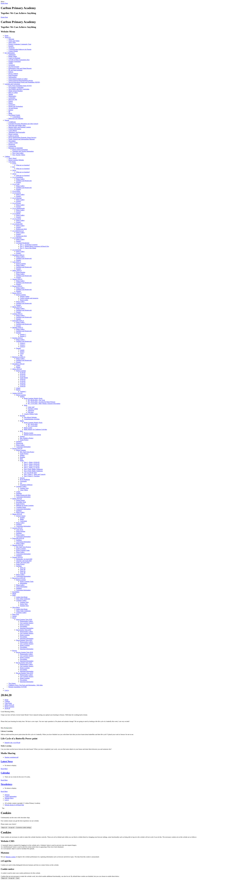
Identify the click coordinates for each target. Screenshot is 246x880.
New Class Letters (17, 153)
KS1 (13, 167)
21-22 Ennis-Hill (17, 224)
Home (6, 35)
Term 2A (22, 567)
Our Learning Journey (26, 623)
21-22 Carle (16, 184)
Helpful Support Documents (32, 434)
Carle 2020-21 (16, 262)
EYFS (14, 163)
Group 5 (22, 345)
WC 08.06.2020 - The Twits (36, 400)
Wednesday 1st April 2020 (24, 559)
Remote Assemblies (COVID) (17, 687)
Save (17, 878)
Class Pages (12, 161)
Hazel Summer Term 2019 (24, 640)
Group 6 (22, 346)
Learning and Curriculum (12, 84)
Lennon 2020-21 (17, 314)
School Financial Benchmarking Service (20, 80)
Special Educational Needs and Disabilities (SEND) (24, 82)
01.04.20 (22, 372)
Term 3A (22, 571)
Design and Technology (15, 106)
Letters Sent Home (21, 597)
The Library (12, 683)
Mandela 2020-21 (17, 327)
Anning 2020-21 (17, 279)
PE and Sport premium (15, 70)
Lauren (22, 350)
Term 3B (22, 573)
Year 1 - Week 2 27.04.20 (31, 466)
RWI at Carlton (13, 92)
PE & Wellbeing (25, 479)
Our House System (14, 115)
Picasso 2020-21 (17, 286)
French (10, 101)
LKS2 (14, 170)
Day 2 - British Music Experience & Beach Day (34, 246)
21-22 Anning (16, 193)
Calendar (5, 773)
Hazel (14, 618)
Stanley (22, 352)
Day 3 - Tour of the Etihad (28, 248)
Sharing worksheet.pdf (11, 757)
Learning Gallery (21, 486)
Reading (22, 415)
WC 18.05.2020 (32, 424)
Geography (11, 104)
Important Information (26, 628)
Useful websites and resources (29, 298)
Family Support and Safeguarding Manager (21, 139)
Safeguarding (12, 77)
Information (23, 583)
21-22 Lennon (16, 218)
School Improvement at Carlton (17, 79)
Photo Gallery (20, 179)
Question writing (33, 409)
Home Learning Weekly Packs (33, 398)
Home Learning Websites (16, 160)
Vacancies (11, 47)
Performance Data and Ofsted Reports (20, 68)
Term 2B (22, 569)
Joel (21, 355)
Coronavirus (12, 146)
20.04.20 (22, 379)
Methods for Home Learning (25, 505)
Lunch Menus (12, 130)
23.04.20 (22, 384)
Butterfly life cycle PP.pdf (12, 742)
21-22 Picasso (16, 203)
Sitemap (7, 795)
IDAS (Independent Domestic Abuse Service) (22, 137)
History (10, 103)
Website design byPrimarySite (14, 805)
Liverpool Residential (22, 243)
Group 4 (22, 343)
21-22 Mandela (17, 237)
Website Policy (9, 798)
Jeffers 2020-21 (17, 270)
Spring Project (20, 500)
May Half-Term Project (27, 452)
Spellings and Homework (24, 180)
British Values (12, 56)
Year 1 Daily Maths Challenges (33, 469)
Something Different (26, 485)
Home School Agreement (20, 149)
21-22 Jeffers (16, 191)
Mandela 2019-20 (17, 545)
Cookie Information (11, 796)
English (22, 517)
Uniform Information (14, 129)
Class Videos (24, 490)
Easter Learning (21, 548)
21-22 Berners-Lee (18, 231)
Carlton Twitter (13, 142)
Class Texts (19, 529)
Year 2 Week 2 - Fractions (32, 476)
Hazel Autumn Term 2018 (24, 619)
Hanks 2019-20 (17, 498)
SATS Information (21, 586)
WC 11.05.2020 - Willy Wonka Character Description (44, 403)
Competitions (16, 117)
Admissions (12, 54)
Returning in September (15, 148)
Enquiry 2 (23, 336)
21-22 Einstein (16, 250)
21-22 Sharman (17, 198)
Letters (18, 365)
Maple (14, 593)
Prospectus (11, 144)
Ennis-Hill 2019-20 (18, 538)
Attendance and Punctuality (16, 132)
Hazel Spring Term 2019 (23, 630)
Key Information (10, 53)
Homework (19, 443)
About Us (8, 37)
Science (10, 110)
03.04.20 (22, 376)
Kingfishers (15, 592)
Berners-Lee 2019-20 (18, 578)
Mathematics (12, 96)
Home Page (4, 3)
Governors (11, 65)
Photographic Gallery (26, 621)
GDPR (10, 63)
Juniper (14, 616)
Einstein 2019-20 (17, 557)
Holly (14, 595)
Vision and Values (13, 41)
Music (10, 113)
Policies (10, 72)
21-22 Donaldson (17, 177)
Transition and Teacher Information (23, 151)
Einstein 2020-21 (17, 338)
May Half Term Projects (23, 547)
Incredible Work (21, 502)
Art (21, 483)
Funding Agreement (14, 61)
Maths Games (28, 428)
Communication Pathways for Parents (19, 49)
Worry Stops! (12, 158)
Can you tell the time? (30, 472)
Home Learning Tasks (23, 550)
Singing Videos (24, 296)
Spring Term (24, 604)
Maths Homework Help (23, 495)
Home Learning (13, 134)
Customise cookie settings (23, 827)
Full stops (31, 412)
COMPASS (12, 122)
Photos (18, 367)
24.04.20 (22, 386)
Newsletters (12, 141)
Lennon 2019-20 (17, 528)
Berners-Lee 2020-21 (18, 357)
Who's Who (12, 42)
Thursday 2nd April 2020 (24, 561)
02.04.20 (22, 374)
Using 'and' (31, 407)
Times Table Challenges (23, 611)
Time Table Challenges (23, 599)
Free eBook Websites (30, 417)
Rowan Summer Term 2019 (24, 673)
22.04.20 (22, 383)
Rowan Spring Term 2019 (24, 662)
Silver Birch (16, 607)
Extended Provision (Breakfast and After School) (23, 123)
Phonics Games (28, 433)
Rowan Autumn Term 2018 (24, 652)
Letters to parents (13, 136)
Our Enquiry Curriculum (15, 87)
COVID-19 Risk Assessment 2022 (19, 60)
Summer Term (24, 605)
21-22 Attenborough (18, 208)
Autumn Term (24, 488)
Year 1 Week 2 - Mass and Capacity (35, 474)
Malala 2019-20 (17, 514)
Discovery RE (12, 99)
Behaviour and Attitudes (15, 118)
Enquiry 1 (23, 334)
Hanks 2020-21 (17, 293)
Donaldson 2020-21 (18, 255)
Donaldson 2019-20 (18, 364)
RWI (21, 431)
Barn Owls (15, 614)
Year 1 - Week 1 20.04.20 (31, 462)
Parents (7, 120)
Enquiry (18, 182)
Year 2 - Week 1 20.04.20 (31, 464)
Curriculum (23, 521)
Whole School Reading (15, 91)
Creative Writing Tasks (31, 414)
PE (9, 111)
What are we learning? (23, 165)
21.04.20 (22, 381)
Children (7, 156)
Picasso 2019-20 (17, 448)
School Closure (20, 516)
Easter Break (24, 377)
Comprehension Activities (31, 419)
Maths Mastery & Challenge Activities (35, 429)
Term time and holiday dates (17, 125)
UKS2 (14, 174)
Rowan (14, 650)
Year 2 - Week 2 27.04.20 (31, 467)
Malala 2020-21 (17, 307)
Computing (11, 98)
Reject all (4, 827)
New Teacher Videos (18, 155)
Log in (7, 690)
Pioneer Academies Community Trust (19, 44)
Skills (25, 405)
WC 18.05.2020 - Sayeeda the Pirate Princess (41, 402)
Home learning (20, 272)
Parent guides (24, 300)
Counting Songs (21, 507)
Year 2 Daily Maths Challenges (33, 471)
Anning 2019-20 (17, 393)
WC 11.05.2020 (32, 426)
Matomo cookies (11, 857)
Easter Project (24, 440)
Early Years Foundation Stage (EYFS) (20, 85)
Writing (10, 94)
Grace (22, 353)
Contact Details (13, 51)
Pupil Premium (12, 75)
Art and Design (13, 108)
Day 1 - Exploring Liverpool (28, 244)
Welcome (11, 39)
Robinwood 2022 (21, 229)
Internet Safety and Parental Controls (19, 127)
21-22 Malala (16, 213)
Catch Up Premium (14, 58)
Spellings (19, 441)
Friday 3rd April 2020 (22, 562)
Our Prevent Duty (13, 66)
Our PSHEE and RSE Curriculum (18, 89)
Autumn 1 (23, 391)
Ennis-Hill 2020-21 (18, 320)
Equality (11, 46)
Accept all (11, 827)
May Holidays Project (26, 438)
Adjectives (31, 410)
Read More (4, 769)
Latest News (7, 761)
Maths (22, 421)
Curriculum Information (23, 447)
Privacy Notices (13, 73)
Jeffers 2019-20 (17, 369)
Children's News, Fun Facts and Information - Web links (25, 685)
